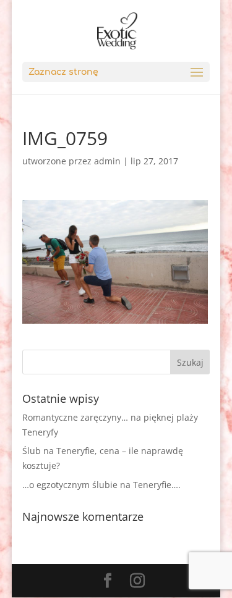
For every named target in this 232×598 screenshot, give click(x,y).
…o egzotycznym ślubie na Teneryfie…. (101, 485)
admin (107, 161)
